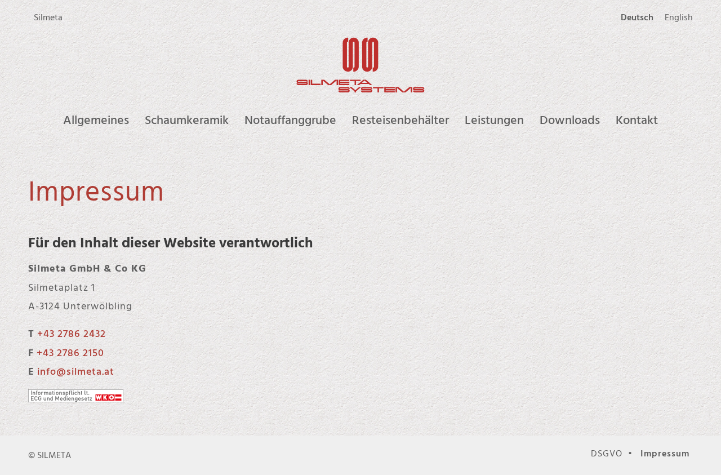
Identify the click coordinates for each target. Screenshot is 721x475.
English (679, 17)
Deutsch (637, 17)
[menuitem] (48, 17)
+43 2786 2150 (70, 352)
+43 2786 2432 (71, 333)
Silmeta (48, 17)
